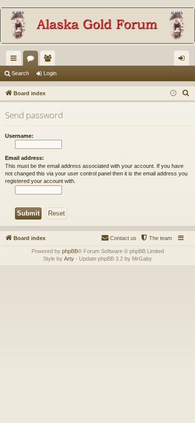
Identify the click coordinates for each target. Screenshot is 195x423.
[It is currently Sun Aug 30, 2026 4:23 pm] (173, 93)
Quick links (15, 60)
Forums (32, 60)
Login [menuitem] (183, 60)
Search (20, 73)
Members (49, 60)
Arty (69, 259)
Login (50, 73)
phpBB (70, 251)
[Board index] (97, 27)
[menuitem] (186, 93)
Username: (19, 136)
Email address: (24, 158)
